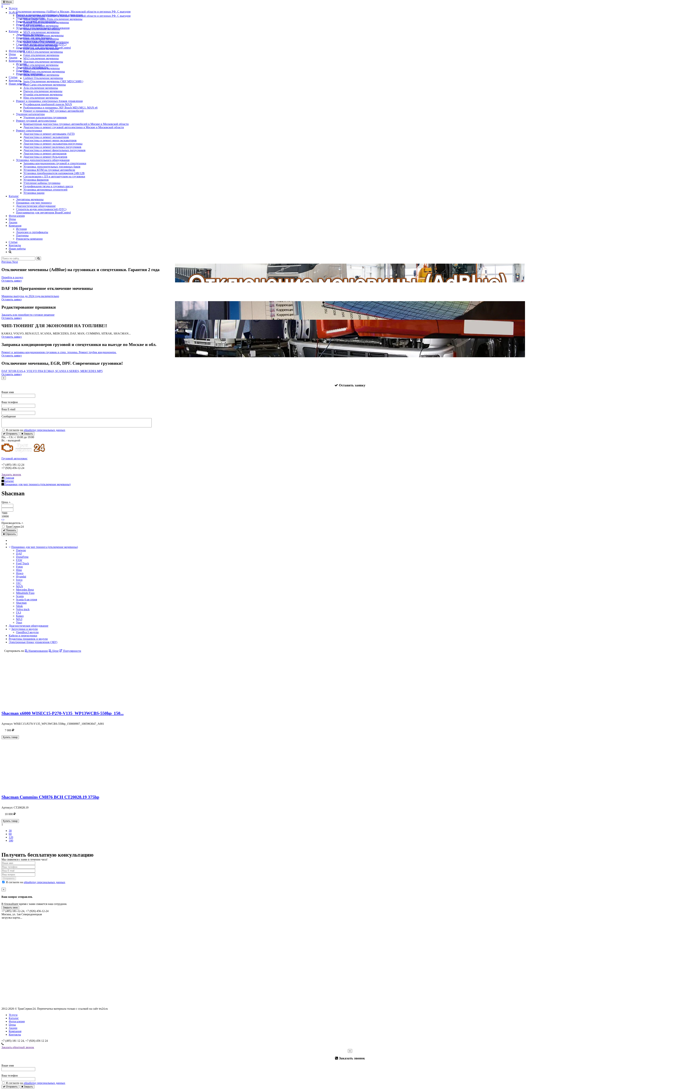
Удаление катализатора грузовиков (45, 117)
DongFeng (22, 556)
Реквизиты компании (29, 73)
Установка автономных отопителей (45, 189)
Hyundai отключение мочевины (43, 94)
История (21, 64)
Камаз (20, 615)
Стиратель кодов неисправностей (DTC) (41, 44)
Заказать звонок (11, 474)
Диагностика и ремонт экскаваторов (46, 137)
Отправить (11, 433)
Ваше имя (7, 392)
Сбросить (10, 534)
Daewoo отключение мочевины (42, 91)
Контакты (15, 80)
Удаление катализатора (30, 18)
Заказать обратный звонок (17, 1047)
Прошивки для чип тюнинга (34, 37)
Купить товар (10, 737)
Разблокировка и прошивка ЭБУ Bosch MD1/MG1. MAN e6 (60, 107)
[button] (6, 261)
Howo (19, 573)
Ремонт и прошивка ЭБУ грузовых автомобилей (53, 110)
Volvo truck (23, 609)
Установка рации (33, 192)
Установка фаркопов (36, 179)
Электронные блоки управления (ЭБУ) (33, 642)
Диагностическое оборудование (36, 41)
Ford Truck (22, 563)
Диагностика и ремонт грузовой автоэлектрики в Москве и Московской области (73, 127)
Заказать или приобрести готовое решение (28, 314)
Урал (19, 622)
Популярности (71, 650)
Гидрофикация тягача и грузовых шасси (48, 186)
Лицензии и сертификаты (32, 67)
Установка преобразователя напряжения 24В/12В (54, 173)
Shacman (21, 602)
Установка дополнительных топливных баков (51, 166)
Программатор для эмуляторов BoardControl (43, 47)
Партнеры (22, 70)
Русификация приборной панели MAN (47, 104)
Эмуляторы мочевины (30, 34)
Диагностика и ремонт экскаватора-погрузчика (52, 143)
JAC (18, 583)
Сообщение (8, 416)
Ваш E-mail (8, 409)
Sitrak (19, 606)
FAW (19, 560)
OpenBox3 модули (27, 632)
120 (11, 837)
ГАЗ (18, 612)
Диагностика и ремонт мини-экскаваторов (50, 140)
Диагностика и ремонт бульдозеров (45, 156)
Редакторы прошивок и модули (28, 638)
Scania (20, 596)
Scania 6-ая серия (26, 599)
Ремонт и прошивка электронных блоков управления (49, 14)
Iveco (19, 579)
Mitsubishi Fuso (25, 592)
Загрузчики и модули (24, 629)
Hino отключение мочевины (40, 97)
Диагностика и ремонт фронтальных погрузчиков (54, 150)
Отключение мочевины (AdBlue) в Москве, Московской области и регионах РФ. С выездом (73, 11)
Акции (13, 57)
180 (11, 840)
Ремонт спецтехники (29, 24)
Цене (55, 650)
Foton (19, 566)
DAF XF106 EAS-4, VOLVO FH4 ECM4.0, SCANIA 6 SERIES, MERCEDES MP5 (52, 371)
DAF (19, 553)
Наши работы (17, 83)
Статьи (13, 77)
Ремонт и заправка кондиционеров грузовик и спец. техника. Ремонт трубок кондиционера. (58, 352)
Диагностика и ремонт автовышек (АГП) (49, 133)
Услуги (13, 8)
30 (10, 830)
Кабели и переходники (23, 635)
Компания (15, 60)
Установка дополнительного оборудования (42, 28)
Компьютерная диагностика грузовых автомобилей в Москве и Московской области (76, 124)
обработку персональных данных (44, 430)
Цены (12, 54)
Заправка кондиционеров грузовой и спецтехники (54, 163)
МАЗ (19, 619)
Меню (8, 2)
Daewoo (21, 550)
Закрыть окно (10, 907)
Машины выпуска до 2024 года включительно (30, 296)
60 (10, 833)
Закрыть (28, 433)
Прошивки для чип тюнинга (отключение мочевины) (44, 547)
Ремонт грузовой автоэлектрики (36, 21)
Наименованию (38, 650)
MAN (19, 586)
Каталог (14, 31)
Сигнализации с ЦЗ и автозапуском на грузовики (54, 176)
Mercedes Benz (25, 589)
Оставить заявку (11, 280)
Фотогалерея (17, 50)
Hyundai (21, 576)
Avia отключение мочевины (40, 87)
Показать (10, 530)
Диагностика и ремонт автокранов (45, 153)
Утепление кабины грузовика (41, 183)
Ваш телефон (9, 402)
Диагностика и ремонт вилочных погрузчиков (52, 146)
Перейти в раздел (12, 277)
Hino (19, 570)
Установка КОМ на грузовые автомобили (49, 169)
